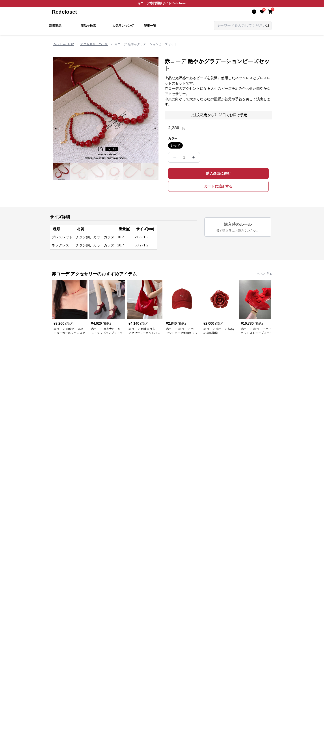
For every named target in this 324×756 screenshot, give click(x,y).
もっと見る (264, 274)
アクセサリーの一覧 (94, 44)
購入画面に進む (218, 173)
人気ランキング (123, 25)
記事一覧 (150, 25)
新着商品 (55, 25)
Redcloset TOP (63, 44)
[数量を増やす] (193, 157)
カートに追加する (218, 186)
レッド (175, 145)
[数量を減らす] (174, 157)
